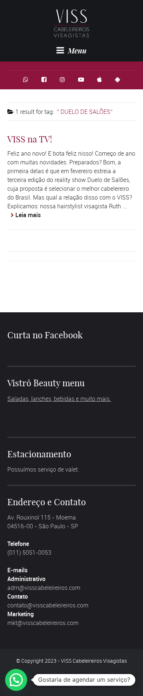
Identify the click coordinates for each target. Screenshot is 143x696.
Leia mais (28, 215)
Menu (76, 50)
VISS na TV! (29, 139)
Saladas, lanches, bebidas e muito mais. (59, 399)
